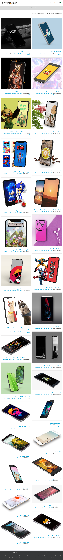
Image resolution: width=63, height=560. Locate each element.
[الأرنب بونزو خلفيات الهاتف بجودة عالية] (16, 113)
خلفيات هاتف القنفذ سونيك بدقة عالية (20, 211)
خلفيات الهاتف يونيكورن (54, 51)
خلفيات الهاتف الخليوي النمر (53, 535)
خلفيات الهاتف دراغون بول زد (53, 91)
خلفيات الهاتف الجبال (24, 456)
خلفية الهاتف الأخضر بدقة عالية (22, 396)
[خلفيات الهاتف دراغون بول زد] (47, 73)
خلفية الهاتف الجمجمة (55, 392)
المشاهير (12, 53)
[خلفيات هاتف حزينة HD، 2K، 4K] (47, 347)
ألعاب (15, 93)
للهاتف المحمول (55, 94)
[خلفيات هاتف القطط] (16, 474)
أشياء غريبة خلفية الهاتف (23, 51)
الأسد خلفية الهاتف (56, 479)
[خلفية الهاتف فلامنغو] (16, 413)
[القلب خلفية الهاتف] (16, 503)
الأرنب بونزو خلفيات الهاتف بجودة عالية (19, 131)
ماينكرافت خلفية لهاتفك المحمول (21, 249)
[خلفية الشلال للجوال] (16, 530)
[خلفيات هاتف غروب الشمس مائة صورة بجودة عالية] (47, 191)
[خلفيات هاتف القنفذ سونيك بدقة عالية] (16, 193)
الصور (43, 53)
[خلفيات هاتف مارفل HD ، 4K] (47, 269)
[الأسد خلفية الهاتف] (47, 466)
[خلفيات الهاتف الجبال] (16, 442)
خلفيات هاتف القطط (24, 488)
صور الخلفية (39, 53)
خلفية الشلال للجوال (24, 542)
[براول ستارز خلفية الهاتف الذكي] (16, 154)
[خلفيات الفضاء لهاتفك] (47, 409)
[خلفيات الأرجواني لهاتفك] (47, 230)
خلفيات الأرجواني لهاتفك (54, 248)
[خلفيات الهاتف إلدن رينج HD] (16, 73)
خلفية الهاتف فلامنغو (24, 426)
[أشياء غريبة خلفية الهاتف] (16, 33)
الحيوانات (45, 53)
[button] (50, 2)
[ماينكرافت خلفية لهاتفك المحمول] (16, 232)
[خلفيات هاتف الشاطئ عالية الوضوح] (47, 113)
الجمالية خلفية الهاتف (55, 451)
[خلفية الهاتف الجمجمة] (47, 380)
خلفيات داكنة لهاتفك (55, 326)
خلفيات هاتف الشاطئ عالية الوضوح (51, 131)
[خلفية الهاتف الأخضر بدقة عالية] (16, 378)
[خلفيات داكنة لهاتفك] (47, 308)
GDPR (56, 557)
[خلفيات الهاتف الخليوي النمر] (47, 522)
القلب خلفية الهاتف (25, 515)
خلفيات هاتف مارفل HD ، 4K (53, 287)
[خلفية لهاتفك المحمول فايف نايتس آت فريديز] (16, 345)
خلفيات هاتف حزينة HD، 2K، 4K (52, 365)
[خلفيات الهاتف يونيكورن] (47, 33)
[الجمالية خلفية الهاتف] (47, 439)
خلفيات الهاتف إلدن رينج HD (22, 91)
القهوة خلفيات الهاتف (55, 170)
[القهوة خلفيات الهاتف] (47, 152)
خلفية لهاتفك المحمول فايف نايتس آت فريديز (18, 357)
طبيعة (39, 424)
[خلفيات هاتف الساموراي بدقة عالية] (16, 270)
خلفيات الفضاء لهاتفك (55, 423)
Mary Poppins (50, 53)
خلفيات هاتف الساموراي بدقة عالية (20, 288)
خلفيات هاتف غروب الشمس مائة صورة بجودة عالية (47, 209)
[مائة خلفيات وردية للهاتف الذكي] (47, 494)
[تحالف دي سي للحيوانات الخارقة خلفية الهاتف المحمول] (16, 309)
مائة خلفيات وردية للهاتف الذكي (52, 506)
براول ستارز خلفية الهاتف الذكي (21, 172)
